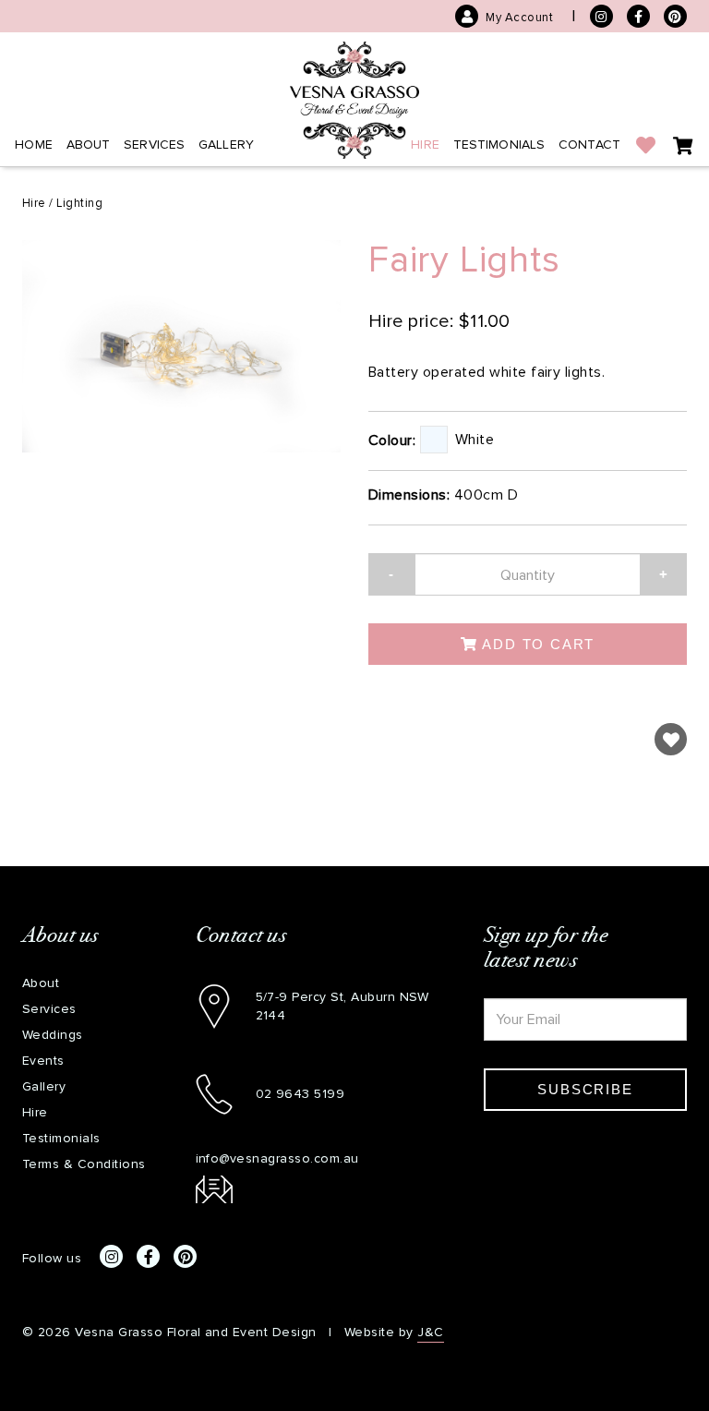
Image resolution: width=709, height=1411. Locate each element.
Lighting (79, 203)
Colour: (391, 440)
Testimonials (499, 144)
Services (154, 144)
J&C (430, 1332)
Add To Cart (536, 644)
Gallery (226, 144)
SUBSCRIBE (584, 1089)
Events (43, 1060)
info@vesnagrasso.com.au (277, 1158)
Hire (425, 144)
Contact (589, 144)
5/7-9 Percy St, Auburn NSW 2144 (342, 1006)
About (88, 144)
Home (34, 144)
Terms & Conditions (84, 1164)
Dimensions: (409, 494)
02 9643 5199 (300, 1094)
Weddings (52, 1035)
